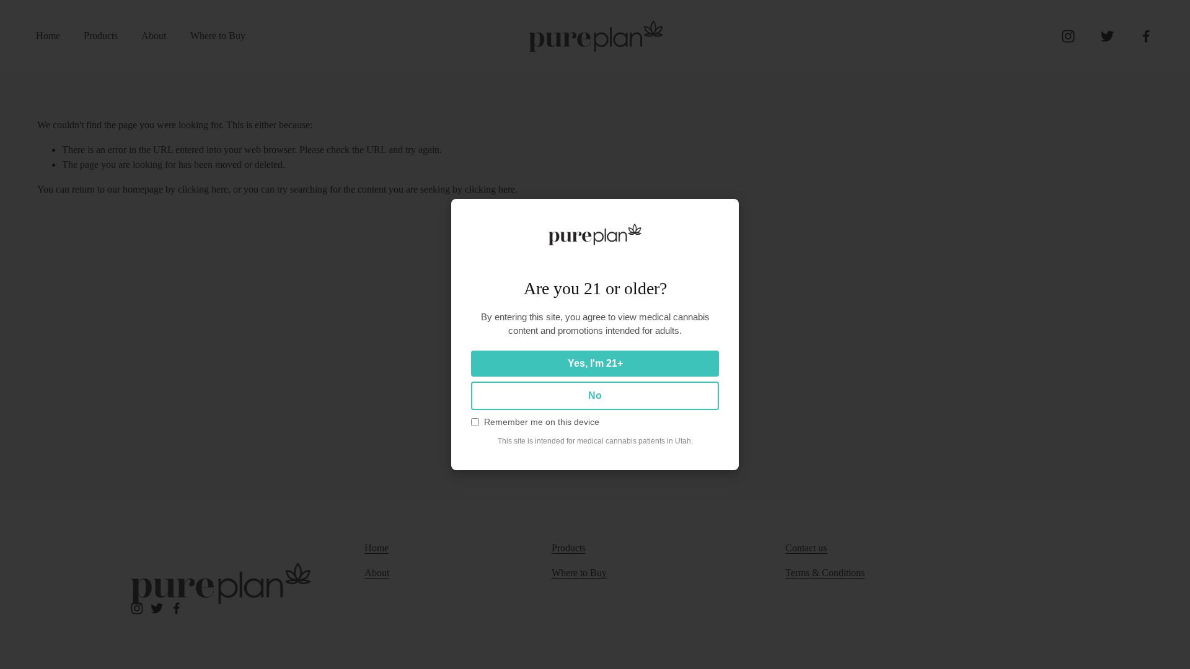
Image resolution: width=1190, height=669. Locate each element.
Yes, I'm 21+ (595, 363)
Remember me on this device (541, 422)
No (595, 395)
